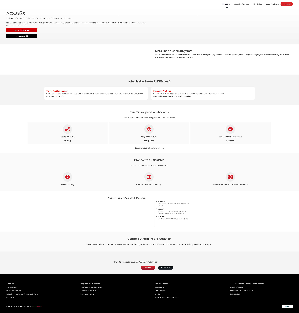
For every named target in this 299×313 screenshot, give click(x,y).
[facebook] (230, 297)
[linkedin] (233, 297)
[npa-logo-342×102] (12, 3)
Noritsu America (37, 306)
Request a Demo (21, 30)
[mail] (238, 297)
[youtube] (235, 297)
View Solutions (20, 36)
